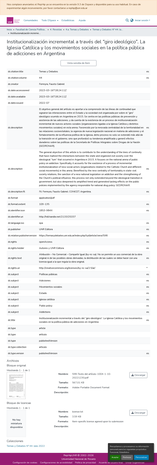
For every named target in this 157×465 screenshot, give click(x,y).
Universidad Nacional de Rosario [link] (78, 459)
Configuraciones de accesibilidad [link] (56, 462)
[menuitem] (49, 20)
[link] (138, 375)
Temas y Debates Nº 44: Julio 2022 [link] (107, 29)
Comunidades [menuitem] (31, 20)
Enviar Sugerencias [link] (135, 462)
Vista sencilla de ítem (78, 63)
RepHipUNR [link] (70, 455)
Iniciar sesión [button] (142, 20)
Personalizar (141, 457)
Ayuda (82, 20)
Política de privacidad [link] (85, 462)
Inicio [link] (9, 29)
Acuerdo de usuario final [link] (111, 462)
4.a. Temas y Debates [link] (77, 29)
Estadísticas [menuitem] (67, 20)
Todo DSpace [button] (49, 20)
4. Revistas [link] (56, 29)
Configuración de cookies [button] (25, 462)
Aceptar (115, 457)
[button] (14, 20)
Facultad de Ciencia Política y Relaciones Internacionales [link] (31, 29)
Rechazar (127, 457)
